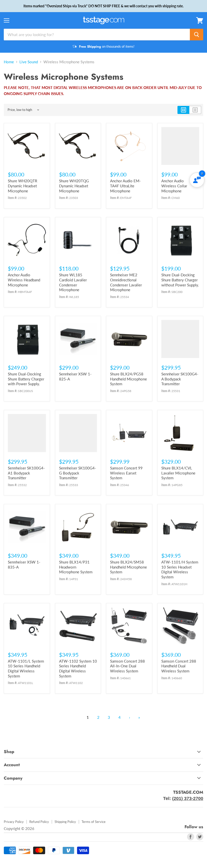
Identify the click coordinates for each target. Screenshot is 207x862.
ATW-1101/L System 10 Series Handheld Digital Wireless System (26, 668)
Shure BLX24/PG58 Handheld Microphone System (128, 379)
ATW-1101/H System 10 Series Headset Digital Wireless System (179, 569)
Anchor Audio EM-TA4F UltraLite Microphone (125, 186)
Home (9, 62)
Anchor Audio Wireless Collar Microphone (174, 186)
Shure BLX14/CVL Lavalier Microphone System (178, 473)
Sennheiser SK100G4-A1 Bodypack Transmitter (26, 473)
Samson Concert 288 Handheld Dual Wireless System (178, 666)
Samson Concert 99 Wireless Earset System (126, 473)
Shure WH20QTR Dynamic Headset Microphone (22, 186)
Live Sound (28, 62)
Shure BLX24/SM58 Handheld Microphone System (128, 567)
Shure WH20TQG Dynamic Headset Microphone (74, 186)
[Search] (196, 34)
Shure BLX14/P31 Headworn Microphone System (75, 567)
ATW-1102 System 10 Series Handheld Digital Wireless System (78, 668)
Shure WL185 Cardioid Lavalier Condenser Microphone (73, 282)
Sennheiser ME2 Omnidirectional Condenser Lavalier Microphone (126, 282)
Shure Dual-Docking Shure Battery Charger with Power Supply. (26, 379)
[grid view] (183, 110)
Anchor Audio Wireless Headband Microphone (24, 280)
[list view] (195, 110)
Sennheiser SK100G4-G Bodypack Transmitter (77, 473)
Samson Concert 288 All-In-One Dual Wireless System (127, 666)
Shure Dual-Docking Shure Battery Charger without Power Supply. (180, 280)
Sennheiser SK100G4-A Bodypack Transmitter (179, 379)
